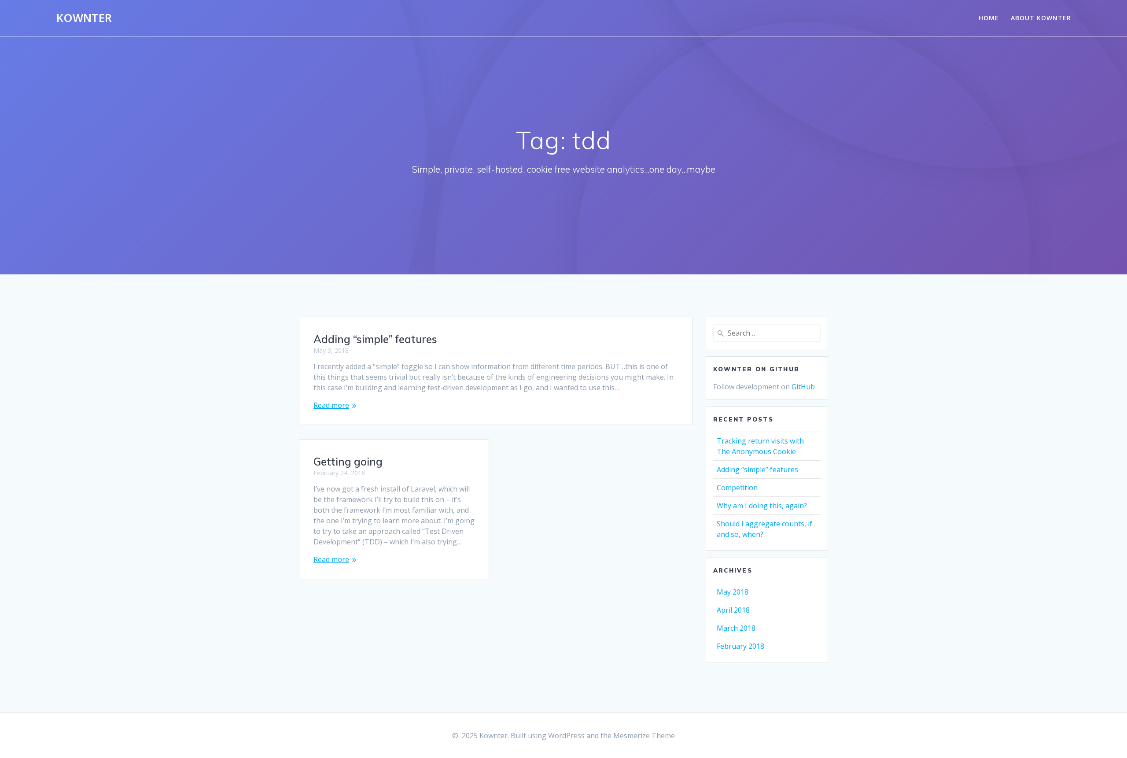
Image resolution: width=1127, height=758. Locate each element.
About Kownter (1041, 18)
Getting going (348, 461)
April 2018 (733, 610)
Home (989, 18)
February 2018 (740, 646)
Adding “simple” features (375, 339)
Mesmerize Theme (644, 735)
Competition (737, 487)
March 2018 (736, 628)
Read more (331, 405)
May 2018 (732, 592)
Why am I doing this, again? (762, 505)
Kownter (84, 18)
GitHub (803, 387)
